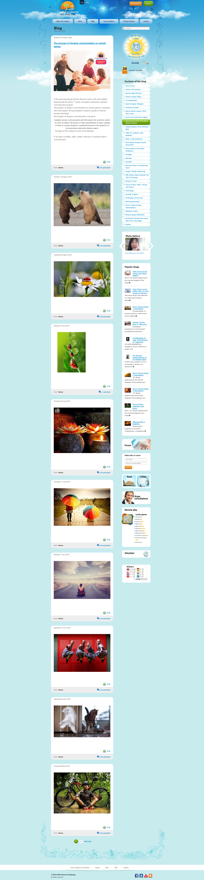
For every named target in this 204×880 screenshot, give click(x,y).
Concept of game (131, 194)
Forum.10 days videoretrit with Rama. (138, 406)
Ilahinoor (128, 158)
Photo (107, 867)
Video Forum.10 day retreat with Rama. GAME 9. (140, 274)
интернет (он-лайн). (136, 70)
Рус (82, 2)
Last (89, 841)
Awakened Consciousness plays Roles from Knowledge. (136, 219)
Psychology (129, 191)
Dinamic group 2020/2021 (135, 215)
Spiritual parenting (132, 201)
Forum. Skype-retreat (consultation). (133, 206)
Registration (135, 3)
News (80, 21)
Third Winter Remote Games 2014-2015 (135, 144)
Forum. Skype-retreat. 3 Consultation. (141, 390)
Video (116, 867)
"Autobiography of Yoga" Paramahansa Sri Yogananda (140, 340)
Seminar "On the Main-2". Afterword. (140, 323)
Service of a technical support (136, 117)
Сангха (60, 168)
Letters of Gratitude (132, 89)
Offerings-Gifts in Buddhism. (139, 423)
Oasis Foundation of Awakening (80, 867)
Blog (92, 21)
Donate (97, 867)
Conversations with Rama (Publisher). (134, 149)
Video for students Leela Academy (134, 134)
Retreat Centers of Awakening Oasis (136, 166)
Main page (57, 31)
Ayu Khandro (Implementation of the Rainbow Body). (140, 358)
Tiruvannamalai (131, 100)
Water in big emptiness (133, 139)
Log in (148, 3)
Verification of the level (134, 198)
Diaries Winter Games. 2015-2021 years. (136, 112)
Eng (87, 2)
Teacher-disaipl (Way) (133, 97)
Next (86, 841)
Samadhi (128, 162)
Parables (128, 155)
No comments (105, 168)
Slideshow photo (131, 211)
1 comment (106, 392)
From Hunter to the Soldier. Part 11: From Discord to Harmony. (141, 291)
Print (108, 162)
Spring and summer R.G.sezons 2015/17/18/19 (136, 122)
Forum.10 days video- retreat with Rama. (136, 186)
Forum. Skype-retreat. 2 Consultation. (141, 374)
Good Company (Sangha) (134, 104)
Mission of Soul (131, 181)
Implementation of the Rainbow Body (137, 128)
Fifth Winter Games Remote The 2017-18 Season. (137, 176)
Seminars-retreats (132, 107)
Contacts (126, 867)
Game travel (130, 86)
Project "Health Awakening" (135, 171)
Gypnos (128, 224)
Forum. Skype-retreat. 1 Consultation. (141, 308)
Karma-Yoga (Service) (133, 93)
